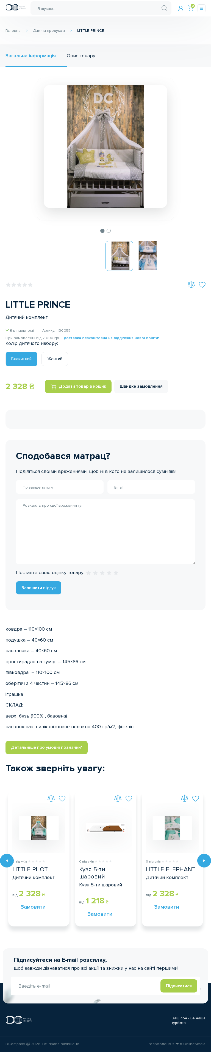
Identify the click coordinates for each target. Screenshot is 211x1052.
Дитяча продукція (49, 31)
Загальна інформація (30, 56)
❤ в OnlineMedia (191, 1044)
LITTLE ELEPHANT (171, 869)
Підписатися (179, 986)
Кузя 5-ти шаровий (92, 873)
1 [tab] (102, 231)
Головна (13, 31)
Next (204, 860)
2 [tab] (108, 230)
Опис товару (81, 56)
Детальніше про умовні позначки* (46, 747)
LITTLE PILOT (30, 869)
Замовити (26, 907)
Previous (7, 860)
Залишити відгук (38, 588)
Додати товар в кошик (82, 386)
